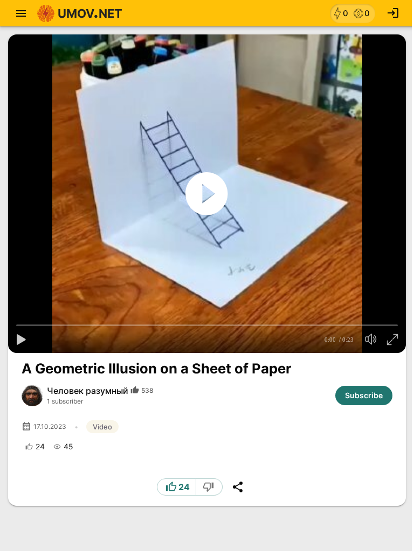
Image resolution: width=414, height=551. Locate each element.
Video (102, 426)
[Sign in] (393, 13)
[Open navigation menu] (21, 13)
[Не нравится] (209, 487)
